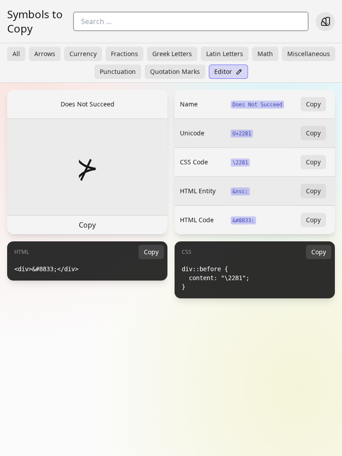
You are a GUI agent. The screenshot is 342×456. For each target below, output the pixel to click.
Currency (83, 53)
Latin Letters (224, 53)
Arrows (44, 53)
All (16, 53)
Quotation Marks (175, 71)
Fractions (124, 53)
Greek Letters (172, 53)
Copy (87, 225)
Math (265, 53)
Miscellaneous (308, 53)
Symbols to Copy (35, 21)
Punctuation (118, 71)
